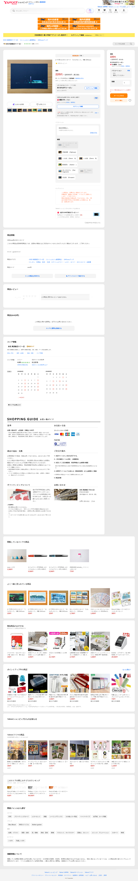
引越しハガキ (20, 840)
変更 (128, 70)
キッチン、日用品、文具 (37, 262)
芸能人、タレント (83, 832)
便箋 (45, 816)
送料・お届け (20, 353)
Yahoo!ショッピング (51, 872)
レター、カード (70, 262)
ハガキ (10, 840)
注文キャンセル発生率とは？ (40, 365)
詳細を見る (93, 133)
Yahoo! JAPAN (102, 6)
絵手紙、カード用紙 (99, 816)
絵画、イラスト (13, 832)
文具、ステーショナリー (55, 262)
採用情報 (81, 875)
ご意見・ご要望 (102, 875)
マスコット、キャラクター (65, 832)
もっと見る (126, 669)
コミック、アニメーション (100, 832)
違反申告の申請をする (93, 222)
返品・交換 (30, 353)
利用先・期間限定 (70, 102)
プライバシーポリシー (37, 875)
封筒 (9, 816)
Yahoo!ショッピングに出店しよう (119, 6)
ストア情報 (40, 353)
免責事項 (75, 875)
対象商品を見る (79, 78)
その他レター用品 (71, 816)
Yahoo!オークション (76, 872)
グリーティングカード (22, 816)
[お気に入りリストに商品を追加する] (130, 100)
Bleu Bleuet (12, 824)
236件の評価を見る (22, 365)
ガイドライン (67, 875)
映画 (122, 832)
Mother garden (37, 824)
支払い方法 (10, 353)
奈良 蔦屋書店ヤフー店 (10, 40)
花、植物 (35, 832)
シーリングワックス (56, 816)
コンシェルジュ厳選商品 (28, 40)
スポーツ (115, 832)
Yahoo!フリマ (89, 872)
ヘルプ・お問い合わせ (91, 875)
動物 (52, 832)
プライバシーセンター (51, 875)
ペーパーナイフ (85, 816)
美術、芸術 (44, 832)
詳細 (96, 112)
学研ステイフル (24, 824)
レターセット (36, 816)
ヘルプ (133, 6)
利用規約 (60, 875)
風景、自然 (25, 832)
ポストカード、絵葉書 (84, 262)
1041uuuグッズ (43, 40)
